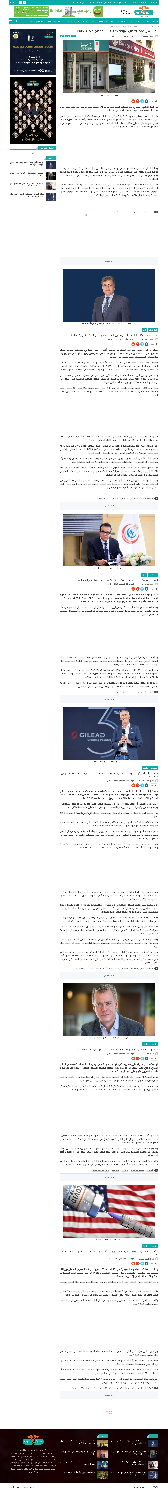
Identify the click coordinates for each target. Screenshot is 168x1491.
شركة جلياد (125, 968)
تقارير (62, 36)
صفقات (93, 21)
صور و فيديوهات (53, 21)
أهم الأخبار (153, 330)
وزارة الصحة (130, 692)
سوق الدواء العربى (71, 21)
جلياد (142, 968)
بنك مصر (141, 212)
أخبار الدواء (150, 692)
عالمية (84, 21)
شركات (146, 21)
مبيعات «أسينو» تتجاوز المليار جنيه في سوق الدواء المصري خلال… (27, 163)
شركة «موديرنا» (129, 1388)
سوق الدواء (132, 212)
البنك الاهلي (149, 212)
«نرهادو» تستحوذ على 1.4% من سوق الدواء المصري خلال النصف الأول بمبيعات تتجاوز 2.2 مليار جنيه (109, 2)
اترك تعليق (108, 261)
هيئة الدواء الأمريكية (78, 1388)
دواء (144, 330)
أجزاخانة (113, 21)
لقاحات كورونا (91, 1388)
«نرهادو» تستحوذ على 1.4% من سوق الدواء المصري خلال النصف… (27, 174)
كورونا (100, 1388)
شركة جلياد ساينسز (113, 968)
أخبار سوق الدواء (148, 498)
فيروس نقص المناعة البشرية (86, 968)
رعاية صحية (122, 21)
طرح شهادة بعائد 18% (120, 212)
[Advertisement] (109, 148)
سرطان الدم (125, 1170)
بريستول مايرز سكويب (137, 1170)
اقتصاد (73, 36)
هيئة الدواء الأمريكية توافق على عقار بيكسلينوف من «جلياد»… (27, 195)
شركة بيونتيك (118, 1388)
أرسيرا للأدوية (136, 498)
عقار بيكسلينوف (101, 968)
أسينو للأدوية (126, 498)
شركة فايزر (108, 1388)
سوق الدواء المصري (104, 498)
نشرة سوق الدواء (37, 21)
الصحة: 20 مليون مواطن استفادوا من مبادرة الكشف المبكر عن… (27, 185)
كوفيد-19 (103, 21)
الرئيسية (155, 21)
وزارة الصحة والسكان (119, 692)
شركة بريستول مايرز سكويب (101, 1170)
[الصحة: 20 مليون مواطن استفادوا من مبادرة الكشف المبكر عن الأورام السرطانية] (51, 186)
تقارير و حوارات (135, 21)
